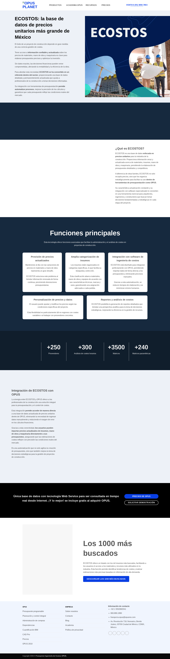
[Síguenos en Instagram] (114, 633)
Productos (55, 5)
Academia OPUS (74, 5)
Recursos (91, 5)
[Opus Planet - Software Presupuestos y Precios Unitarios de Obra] (34, 5)
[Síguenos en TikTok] (119, 633)
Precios (106, 5)
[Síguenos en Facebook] (110, 633)
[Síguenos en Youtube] (127, 633)
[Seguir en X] (123, 633)
